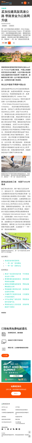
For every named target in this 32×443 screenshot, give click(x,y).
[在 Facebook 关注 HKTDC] (2, 429)
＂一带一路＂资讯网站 (13, 263)
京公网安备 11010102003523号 (20, 422)
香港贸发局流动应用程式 (21, 409)
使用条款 (4, 416)
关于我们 (17, 407)
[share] (29, 432)
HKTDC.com (5, 407)
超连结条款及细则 (6, 419)
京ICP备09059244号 (6, 422)
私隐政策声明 (18, 416)
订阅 (6, 355)
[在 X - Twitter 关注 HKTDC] (5, 429)
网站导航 (17, 419)
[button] (29, 3)
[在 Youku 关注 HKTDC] (19, 429)
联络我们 (4, 409)
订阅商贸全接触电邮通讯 (8, 412)
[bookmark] (29, 436)
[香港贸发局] (16, 404)
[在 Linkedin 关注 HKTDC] (8, 429)
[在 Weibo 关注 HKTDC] (11, 429)
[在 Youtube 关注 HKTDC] (16, 429)
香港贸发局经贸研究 (12, 261)
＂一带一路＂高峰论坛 (13, 266)
